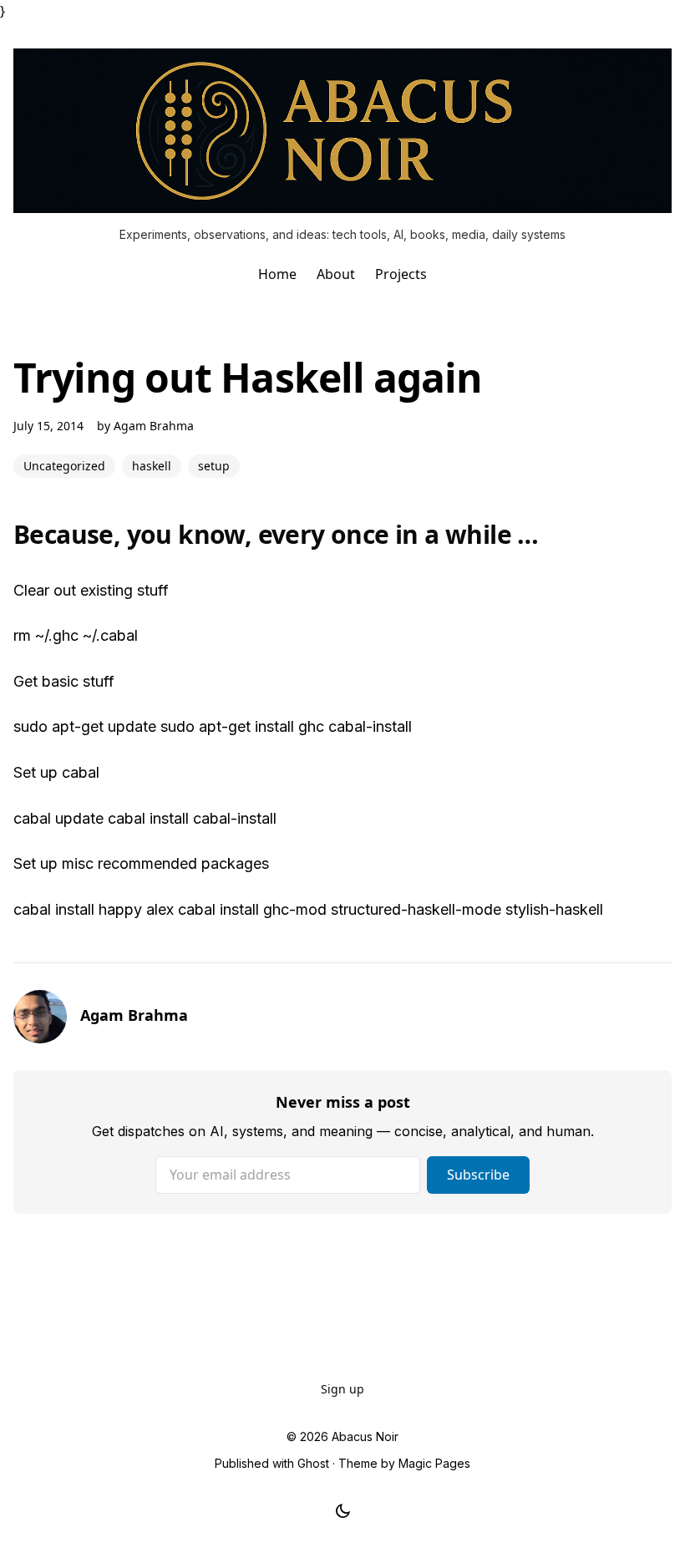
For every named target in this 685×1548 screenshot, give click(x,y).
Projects (401, 274)
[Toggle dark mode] (342, 1511)
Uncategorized (64, 466)
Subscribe (478, 1174)
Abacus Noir (365, 1436)
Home (277, 274)
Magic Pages (434, 1463)
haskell (151, 466)
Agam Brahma (154, 426)
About (336, 274)
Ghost (313, 1463)
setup (214, 466)
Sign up (342, 1389)
